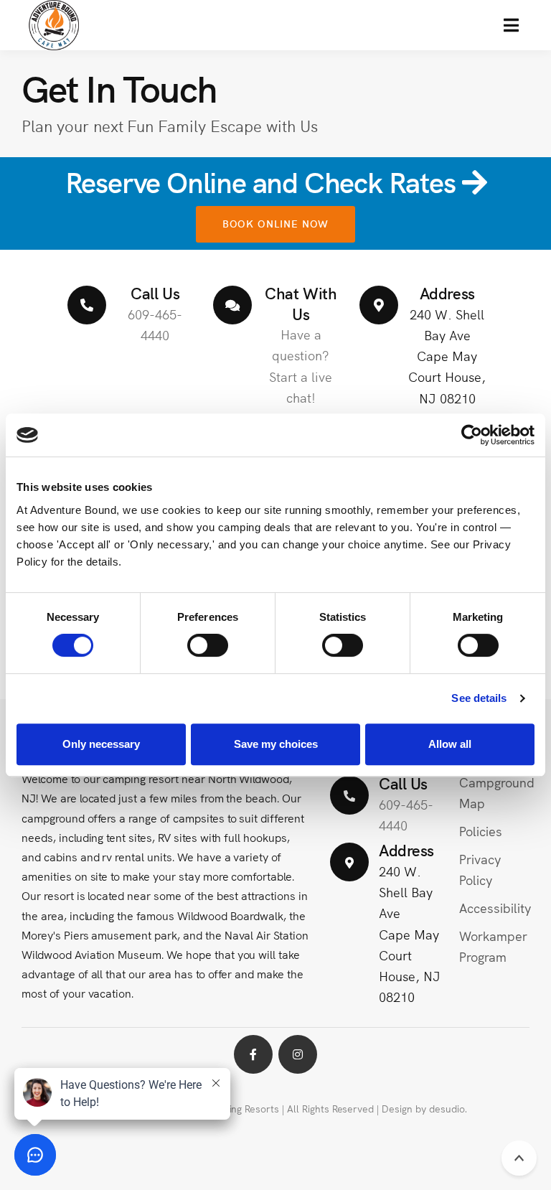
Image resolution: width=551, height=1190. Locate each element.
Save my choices (276, 744)
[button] (511, 25)
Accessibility (495, 908)
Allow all (449, 744)
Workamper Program (493, 946)
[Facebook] (253, 1054)
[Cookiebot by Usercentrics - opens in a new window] (471, 435)
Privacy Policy (480, 869)
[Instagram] (297, 1054)
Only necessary (101, 744)
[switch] (207, 645)
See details (479, 698)
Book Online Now (275, 223)
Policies (480, 831)
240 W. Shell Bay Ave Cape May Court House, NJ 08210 (447, 355)
